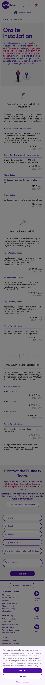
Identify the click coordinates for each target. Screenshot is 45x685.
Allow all (22, 671)
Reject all (22, 676)
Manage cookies (22, 682)
